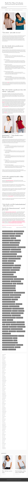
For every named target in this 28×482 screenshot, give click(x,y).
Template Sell (19, 479)
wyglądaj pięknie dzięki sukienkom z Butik (10, 342)
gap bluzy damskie (6, 251)
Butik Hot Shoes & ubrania (14, 3)
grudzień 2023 (4, 393)
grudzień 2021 (4, 424)
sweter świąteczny (13, 326)
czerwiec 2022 (4, 416)
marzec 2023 (3, 404)
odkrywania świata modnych (9, 180)
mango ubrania (19, 283)
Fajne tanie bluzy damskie (16, 249)
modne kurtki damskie (6, 299)
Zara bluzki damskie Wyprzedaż (8, 347)
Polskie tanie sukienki (16, 315)
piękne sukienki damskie (7, 315)
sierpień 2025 (4, 367)
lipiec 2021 (3, 430)
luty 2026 (3, 359)
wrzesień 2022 (4, 412)
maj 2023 (3, 402)
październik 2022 (4, 411)
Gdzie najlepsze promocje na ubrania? (9, 256)
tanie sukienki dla (12, 331)
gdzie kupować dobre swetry (16, 251)
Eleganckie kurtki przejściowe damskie (9, 247)
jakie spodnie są (17, 265)
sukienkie (8, 324)
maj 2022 (3, 417)
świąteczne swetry (12, 349)
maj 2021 (3, 433)
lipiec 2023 (3, 399)
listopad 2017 (4, 447)
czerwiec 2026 (4, 354)
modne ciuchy (11, 91)
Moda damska (5, 135)
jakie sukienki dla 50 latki (7, 267)
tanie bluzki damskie (21, 326)
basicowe (5, 112)
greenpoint (19, 256)
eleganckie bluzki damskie (14, 242)
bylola (6, 225)
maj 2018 (3, 442)
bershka (4, 225)
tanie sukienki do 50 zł (21, 331)
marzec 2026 (3, 358)
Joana (9, 34)
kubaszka (10, 225)
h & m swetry (5, 258)
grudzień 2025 (4, 362)
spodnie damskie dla (20, 322)
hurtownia (15, 68)
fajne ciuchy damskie (6, 249)
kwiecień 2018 (4, 443)
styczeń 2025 (3, 376)
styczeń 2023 (3, 407)
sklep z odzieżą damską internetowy (9, 322)
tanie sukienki (5, 331)
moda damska (17, 297)
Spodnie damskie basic (20, 204)
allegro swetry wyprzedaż (18, 231)
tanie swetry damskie (6, 333)
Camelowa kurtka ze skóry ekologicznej (7, 227)
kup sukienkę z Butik (6, 281)
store (4, 324)
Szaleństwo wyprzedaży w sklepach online (11, 211)
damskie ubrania (5, 242)
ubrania (15, 340)
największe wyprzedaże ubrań (18, 308)
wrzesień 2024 (4, 381)
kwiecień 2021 (4, 434)
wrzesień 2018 (4, 438)
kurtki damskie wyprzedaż (15, 281)
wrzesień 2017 (4, 448)
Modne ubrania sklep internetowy (8, 301)
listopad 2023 (4, 394)
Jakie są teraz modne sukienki (8, 274)
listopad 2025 (4, 363)
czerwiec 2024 (4, 385)
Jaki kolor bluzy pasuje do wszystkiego (9, 276)
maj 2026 (3, 355)
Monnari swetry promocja (14, 306)
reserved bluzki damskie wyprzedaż (9, 317)
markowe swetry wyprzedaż (19, 292)
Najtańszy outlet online (7, 308)
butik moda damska (6, 238)
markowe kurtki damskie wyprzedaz (9, 290)
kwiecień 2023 (4, 403)
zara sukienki (17, 347)
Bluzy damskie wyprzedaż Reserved (9, 233)
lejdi (11, 225)
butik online (13, 238)
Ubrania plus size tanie (14, 208)
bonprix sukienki (19, 233)
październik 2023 (4, 395)
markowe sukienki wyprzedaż (8, 292)
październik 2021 (4, 426)
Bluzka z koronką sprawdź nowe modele (21, 227)
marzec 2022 (3, 420)
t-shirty (18, 225)
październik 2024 (4, 380)
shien (15, 225)
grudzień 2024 (4, 377)
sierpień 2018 (4, 439)
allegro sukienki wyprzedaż (7, 231)
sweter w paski (5, 326)
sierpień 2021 (4, 429)
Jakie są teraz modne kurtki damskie (9, 272)
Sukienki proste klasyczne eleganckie (17, 324)
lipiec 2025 (3, 368)
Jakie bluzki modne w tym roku (8, 265)
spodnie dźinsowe (6, 106)
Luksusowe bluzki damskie (7, 283)
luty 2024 (3, 390)
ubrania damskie (21, 225)
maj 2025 (3, 371)
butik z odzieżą (17, 240)
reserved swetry (19, 317)
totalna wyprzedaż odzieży (7, 340)
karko (7, 225)
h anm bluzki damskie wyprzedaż (14, 258)
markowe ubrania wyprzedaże (8, 297)
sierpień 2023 (4, 398)
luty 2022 (3, 421)
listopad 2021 (4, 425)
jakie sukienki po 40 (16, 267)
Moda (6, 160)
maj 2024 (3, 386)
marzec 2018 (3, 444)
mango (14, 283)
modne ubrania (14, 299)
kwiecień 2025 (4, 372)
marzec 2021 (3, 435)
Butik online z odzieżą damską (8, 240)
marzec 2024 (3, 389)
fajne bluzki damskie (21, 247)
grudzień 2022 (4, 408)
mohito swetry (5, 306)
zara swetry (5, 349)
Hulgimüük (18, 68)
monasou (14, 225)
